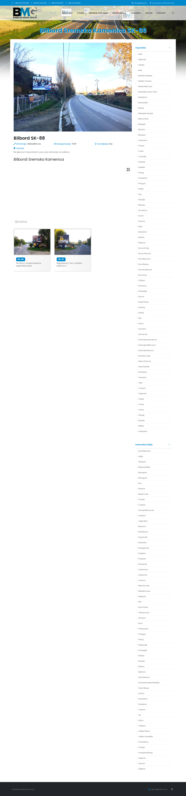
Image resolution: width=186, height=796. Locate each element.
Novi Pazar (143, 607)
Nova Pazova (144, 253)
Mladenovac (144, 591)
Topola (141, 709)
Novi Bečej (143, 264)
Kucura (141, 221)
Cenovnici (135, 13)
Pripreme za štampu (98, 13)
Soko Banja (143, 688)
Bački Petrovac (145, 86)
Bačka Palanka (145, 75)
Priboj (141, 639)
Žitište (141, 426)
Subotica (142, 372)
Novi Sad (142, 275)
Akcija (148, 13)
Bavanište (143, 102)
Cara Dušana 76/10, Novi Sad (162, 3)
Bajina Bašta (144, 467)
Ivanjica (142, 515)
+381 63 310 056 (74, 3)
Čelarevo (142, 140)
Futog (141, 172)
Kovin (140, 216)
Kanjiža (141, 199)
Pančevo (142, 286)
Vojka (141, 399)
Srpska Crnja (144, 356)
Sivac (141, 323)
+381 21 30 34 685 (21, 3)
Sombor (142, 329)
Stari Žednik (143, 366)
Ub (139, 715)
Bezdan (142, 135)
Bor (140, 483)
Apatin (141, 65)
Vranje (141, 747)
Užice (140, 720)
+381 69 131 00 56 (40, 3)
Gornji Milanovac (146, 510)
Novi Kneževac (145, 269)
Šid (139, 318)
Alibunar (142, 59)
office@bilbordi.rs (140, 3)
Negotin (142, 596)
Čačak (141, 499)
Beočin (141, 129)
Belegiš (141, 124)
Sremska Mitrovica (147, 345)
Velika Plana (144, 731)
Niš (139, 602)
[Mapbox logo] (21, 221)
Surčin (141, 693)
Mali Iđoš (142, 232)
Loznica (141, 580)
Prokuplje (142, 650)
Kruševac (142, 564)
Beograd (142, 478)
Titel (140, 383)
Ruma (141, 296)
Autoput (142, 461)
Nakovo (142, 242)
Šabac (141, 666)
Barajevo (142, 472)
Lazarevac (143, 569)
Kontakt (161, 13)
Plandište (142, 291)
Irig (139, 194)
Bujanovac (143, 494)
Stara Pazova (144, 361)
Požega (142, 634)
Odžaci (141, 280)
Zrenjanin (142, 431)
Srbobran (142, 334)
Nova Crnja (143, 248)
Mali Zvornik (143, 585)
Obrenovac (143, 612)
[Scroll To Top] (181, 792)
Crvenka (142, 156)
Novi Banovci (144, 259)
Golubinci (142, 178)
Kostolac (142, 542)
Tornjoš (141, 388)
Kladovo (142, 526)
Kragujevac (143, 548)
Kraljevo (142, 553)
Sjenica (141, 672)
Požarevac (143, 629)
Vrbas (141, 404)
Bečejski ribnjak (145, 113)
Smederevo (144, 677)
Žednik (141, 420)
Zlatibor (142, 769)
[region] (73, 195)
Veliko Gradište (145, 736)
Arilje (140, 456)
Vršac (141, 409)
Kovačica (142, 210)
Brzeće (141, 488)
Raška (141, 655)
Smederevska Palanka (149, 682)
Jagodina (143, 521)
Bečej (141, 108)
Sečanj (141, 307)
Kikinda (141, 205)
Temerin (142, 377)
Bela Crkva (143, 119)
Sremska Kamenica (147, 339)
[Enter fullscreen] (128, 169)
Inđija (141, 189)
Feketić (141, 167)
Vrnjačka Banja (145, 752)
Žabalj (141, 415)
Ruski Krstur (143, 302)
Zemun (141, 763)
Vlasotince (143, 742)
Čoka (140, 151)
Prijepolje (142, 645)
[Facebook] (172, 789)
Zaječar (142, 758)
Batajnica (142, 97)
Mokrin (141, 237)
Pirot (140, 623)
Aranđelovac (144, 451)
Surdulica (142, 699)
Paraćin (142, 618)
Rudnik (141, 661)
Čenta (141, 145)
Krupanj (142, 558)
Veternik (142, 393)
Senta (141, 312)
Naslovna (67, 13)
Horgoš (141, 183)
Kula (140, 226)
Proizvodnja (119, 13)
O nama (80, 13)
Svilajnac (142, 704)
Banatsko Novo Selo (147, 92)
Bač (140, 70)
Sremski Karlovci (146, 350)
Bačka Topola (144, 81)
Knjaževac (143, 532)
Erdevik (141, 162)
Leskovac (142, 575)
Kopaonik (142, 537)
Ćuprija (141, 505)
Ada (140, 54)
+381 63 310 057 (57, 3)
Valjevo (142, 725)
